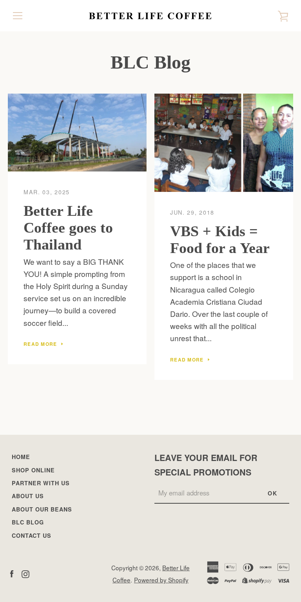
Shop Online (33, 470)
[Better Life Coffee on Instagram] (25, 573)
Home (21, 457)
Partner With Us (41, 483)
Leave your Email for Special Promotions (205, 465)
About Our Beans (42, 509)
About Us (28, 496)
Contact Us (31, 535)
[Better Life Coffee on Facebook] (12, 573)
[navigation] (17, 15)
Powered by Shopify (161, 579)
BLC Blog (28, 522)
